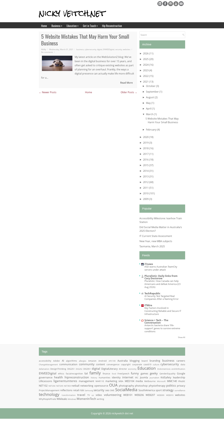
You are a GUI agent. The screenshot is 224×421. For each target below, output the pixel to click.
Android (102, 360)
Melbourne (150, 381)
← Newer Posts (47, 92)
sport (159, 390)
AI (63, 360)
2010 (146, 193)
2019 (146, 142)
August (150, 97)
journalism (154, 377)
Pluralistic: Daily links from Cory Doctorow (161, 277)
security (118, 49)
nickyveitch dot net (122, 413)
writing (100, 399)
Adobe (56, 360)
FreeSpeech (123, 373)
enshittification (178, 369)
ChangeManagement (48, 364)
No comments (47, 52)
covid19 (147, 364)
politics (171, 385)
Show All (181, 337)
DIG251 (71, 368)
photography (126, 385)
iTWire (148, 305)
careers (180, 360)
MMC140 (172, 381)
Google (181, 373)
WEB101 (128, 395)
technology (49, 394)
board (145, 360)
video (99, 395)
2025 (146, 59)
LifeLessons (45, 381)
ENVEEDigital (108, 49)
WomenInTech (86, 399)
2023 (146, 70)
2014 (146, 171)
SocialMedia (126, 389)
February (151, 129)
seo (107, 390)
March (150, 114)
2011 (146, 187)
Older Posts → (129, 92)
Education (73, 26)
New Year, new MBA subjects (155, 241)
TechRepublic (152, 293)
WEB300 (160, 395)
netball (75, 385)
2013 (146, 176)
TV (88, 395)
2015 (146, 165)
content (100, 364)
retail (76, 390)
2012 (146, 182)
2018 (146, 148)
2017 (146, 154)
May (148, 103)
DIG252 (79, 369)
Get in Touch (90, 26)
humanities (104, 377)
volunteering (112, 395)
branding (155, 360)
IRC (136, 377)
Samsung (89, 390)
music (181, 381)
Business (57, 26)
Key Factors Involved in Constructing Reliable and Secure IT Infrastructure (162, 310)
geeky (154, 373)
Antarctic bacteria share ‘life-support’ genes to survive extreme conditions (162, 328)
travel (81, 395)
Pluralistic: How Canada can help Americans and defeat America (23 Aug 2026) (162, 284)
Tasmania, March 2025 (152, 246)
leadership (179, 377)
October (151, 86)
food (114, 373)
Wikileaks (62, 399)
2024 (146, 64)
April (149, 108)
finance (106, 373)
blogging (135, 360)
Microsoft (161, 381)
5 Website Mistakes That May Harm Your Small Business (85, 39)
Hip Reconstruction (112, 26)
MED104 (129, 381)
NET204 (51, 385)
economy (132, 369)
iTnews (148, 264)
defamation (44, 369)
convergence (113, 364)
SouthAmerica (147, 390)
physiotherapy (157, 385)
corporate (137, 364)
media (139, 381)
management (86, 381)
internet (127, 377)
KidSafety (166, 377)
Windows (72, 399)
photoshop (141, 385)
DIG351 (87, 368)
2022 (146, 76)
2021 (146, 81)
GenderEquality (167, 373)
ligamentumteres (65, 381)
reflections (66, 390)
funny (135, 373)
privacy (181, 385)
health (58, 377)
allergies (82, 360)
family (95, 373)
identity (116, 377)
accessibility (45, 360)
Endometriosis (164, 369)
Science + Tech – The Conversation (156, 321)
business (80, 49)
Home (44, 26)
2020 (146, 137)
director (123, 368)
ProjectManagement (49, 390)
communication (68, 364)
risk (82, 390)
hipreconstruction (77, 377)
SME (112, 390)
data (183, 364)
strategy (168, 390)
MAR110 (100, 381)
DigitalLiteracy (109, 368)
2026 (146, 53)
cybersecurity (90, 49)
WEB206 (139, 395)
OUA (113, 385)
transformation (69, 395)
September (152, 91)
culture (156, 364)
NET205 (59, 385)
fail (86, 373)
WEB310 (169, 395)
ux (93, 395)
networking (86, 385)
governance (45, 377)
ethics (61, 373)
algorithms (71, 360)
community (86, 364)
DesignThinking (58, 368)
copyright (126, 364)
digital (99, 49)
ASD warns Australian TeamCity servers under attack (160, 268)
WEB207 (150, 395)
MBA (121, 381)
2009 (146, 199)
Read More (126, 82)
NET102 (43, 385)
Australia (122, 360)
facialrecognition (74, 373)
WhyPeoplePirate (47, 399)
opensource (101, 385)
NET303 (67, 385)
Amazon (92, 360)
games (144, 373)
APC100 (112, 360)
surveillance (179, 390)
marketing (111, 381)
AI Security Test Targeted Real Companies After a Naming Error (161, 297)
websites (126, 49)
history (94, 377)
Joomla (144, 377)
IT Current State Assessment (155, 236)
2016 (146, 159)
